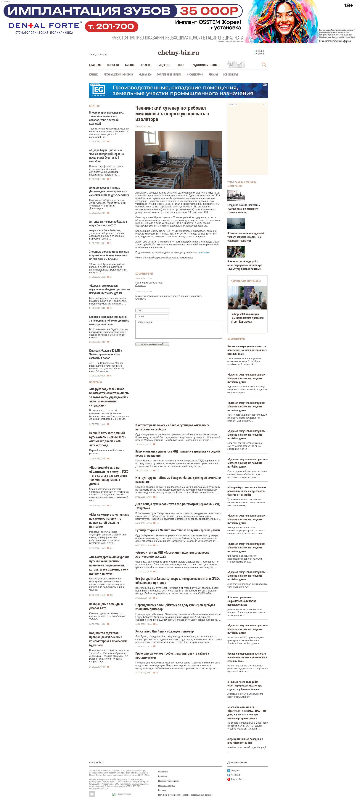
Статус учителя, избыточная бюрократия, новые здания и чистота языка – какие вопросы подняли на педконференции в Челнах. (106, 584)
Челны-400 (145, 74)
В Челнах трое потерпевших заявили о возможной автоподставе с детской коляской (106, 118)
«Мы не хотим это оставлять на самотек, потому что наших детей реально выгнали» (109, 520)
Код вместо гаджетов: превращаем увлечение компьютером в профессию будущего (108, 639)
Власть (145, 65)
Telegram (235, 770)
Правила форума (166, 785)
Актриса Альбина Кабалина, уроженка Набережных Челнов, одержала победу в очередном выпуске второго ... (107, 234)
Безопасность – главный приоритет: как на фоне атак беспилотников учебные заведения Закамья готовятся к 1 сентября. (109, 414)
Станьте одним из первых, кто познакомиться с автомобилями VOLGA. (107, 616)
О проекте (163, 772)
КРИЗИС (93, 74)
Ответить (140, 285)
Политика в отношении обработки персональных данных (185, 795)
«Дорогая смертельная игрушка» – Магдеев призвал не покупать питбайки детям (109, 289)
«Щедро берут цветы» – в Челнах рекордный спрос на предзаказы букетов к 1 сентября (106, 155)
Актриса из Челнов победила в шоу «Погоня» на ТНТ (108, 223)
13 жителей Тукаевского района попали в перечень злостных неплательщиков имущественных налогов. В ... (108, 268)
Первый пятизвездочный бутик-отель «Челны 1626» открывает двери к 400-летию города (107, 439)
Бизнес (130, 65)
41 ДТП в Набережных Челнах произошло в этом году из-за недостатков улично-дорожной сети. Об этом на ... (106, 367)
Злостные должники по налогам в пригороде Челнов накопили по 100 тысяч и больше (109, 255)
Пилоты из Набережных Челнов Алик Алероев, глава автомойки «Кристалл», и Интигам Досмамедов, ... (107, 204)
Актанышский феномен (118, 74)
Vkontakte (235, 775)
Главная (95, 65)
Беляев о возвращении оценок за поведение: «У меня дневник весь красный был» (109, 320)
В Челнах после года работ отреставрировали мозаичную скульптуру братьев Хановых (244, 265)
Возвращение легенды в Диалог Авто (106, 606)
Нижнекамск (195, 74)
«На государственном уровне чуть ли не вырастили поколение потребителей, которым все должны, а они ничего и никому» (109, 565)
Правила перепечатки (168, 781)
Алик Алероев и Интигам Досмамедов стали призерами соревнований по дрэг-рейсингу (109, 191)
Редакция (162, 776)
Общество (163, 65)
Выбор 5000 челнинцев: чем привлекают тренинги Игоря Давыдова (247, 318)
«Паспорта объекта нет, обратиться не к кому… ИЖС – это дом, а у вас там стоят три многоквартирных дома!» (108, 475)
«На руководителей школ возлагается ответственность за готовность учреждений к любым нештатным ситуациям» (109, 397)
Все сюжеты (230, 74)
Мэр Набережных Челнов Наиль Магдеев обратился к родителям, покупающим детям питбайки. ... (108, 301)
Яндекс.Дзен (237, 779)
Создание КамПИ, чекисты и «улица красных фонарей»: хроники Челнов (243, 208)
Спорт (180, 65)
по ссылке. (204, 252)
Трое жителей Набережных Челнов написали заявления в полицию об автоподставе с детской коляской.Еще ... (109, 132)
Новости (113, 65)
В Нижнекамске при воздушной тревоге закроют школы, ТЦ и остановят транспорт (245, 236)
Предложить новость (205, 65)
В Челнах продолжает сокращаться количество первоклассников (241, 600)
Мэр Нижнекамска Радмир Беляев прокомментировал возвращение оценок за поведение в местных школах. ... (108, 333)
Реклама (162, 790)
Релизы (213, 74)
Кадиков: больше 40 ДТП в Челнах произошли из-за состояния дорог (105, 354)
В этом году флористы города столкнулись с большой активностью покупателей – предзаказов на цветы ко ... (106, 170)
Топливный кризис (169, 74)
